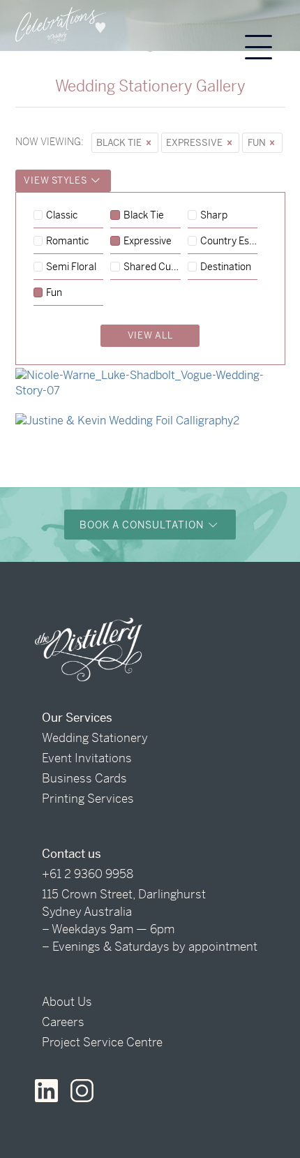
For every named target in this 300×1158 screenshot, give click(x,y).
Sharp (213, 215)
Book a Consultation (143, 525)
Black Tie (120, 143)
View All (150, 335)
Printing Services (88, 798)
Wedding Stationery (95, 737)
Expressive (195, 143)
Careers (63, 1022)
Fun (258, 143)
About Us (67, 1001)
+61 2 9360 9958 (87, 874)
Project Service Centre (102, 1042)
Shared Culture (152, 267)
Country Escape (228, 241)
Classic (61, 215)
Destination (225, 267)
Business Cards (84, 778)
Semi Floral (71, 267)
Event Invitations (87, 758)
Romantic (67, 241)
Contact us (71, 853)
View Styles (56, 180)
